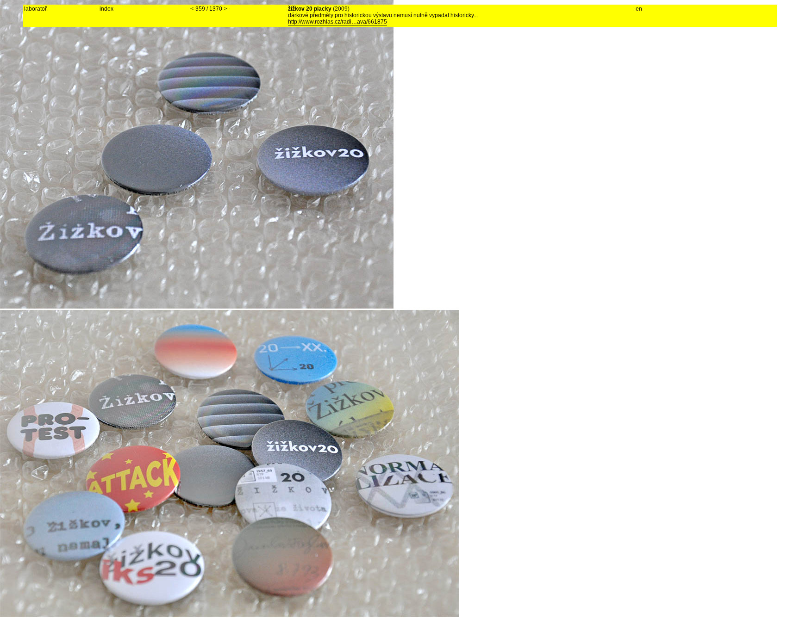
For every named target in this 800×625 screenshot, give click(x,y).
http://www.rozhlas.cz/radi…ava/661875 (337, 22)
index (106, 9)
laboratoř (35, 9)
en (639, 9)
